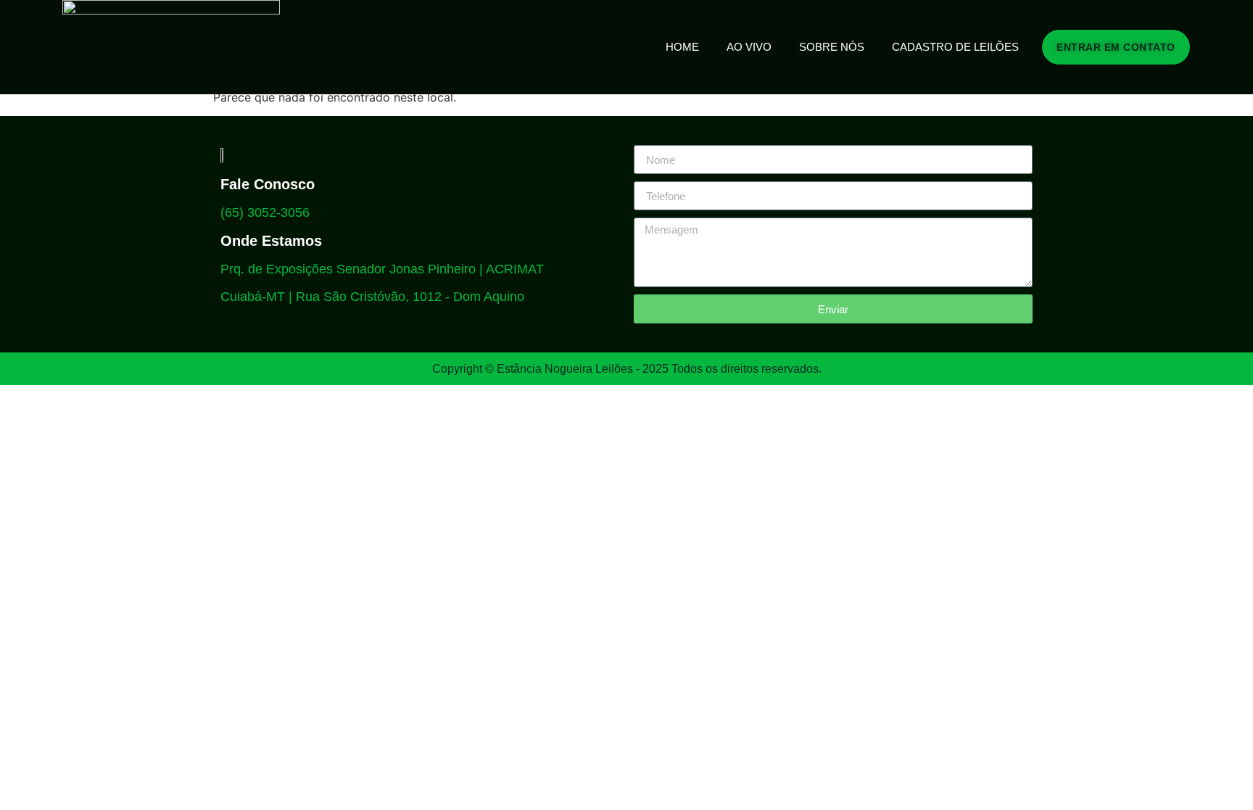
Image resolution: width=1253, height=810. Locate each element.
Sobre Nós (831, 47)
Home (682, 47)
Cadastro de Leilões (955, 47)
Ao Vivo (749, 47)
